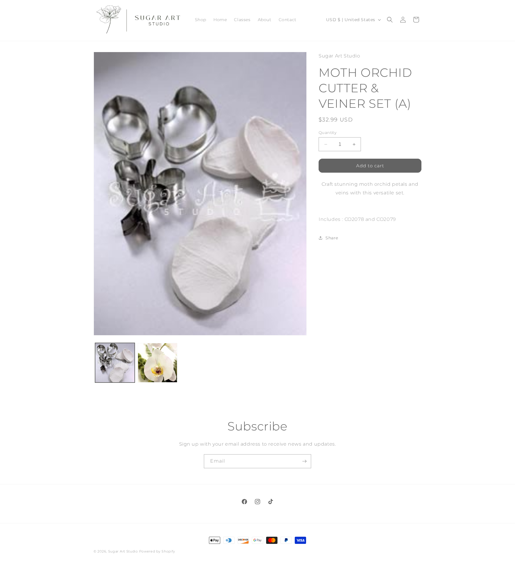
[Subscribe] (304, 461)
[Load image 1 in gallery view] (115, 363)
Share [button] (331, 238)
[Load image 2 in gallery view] (157, 363)
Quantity (327, 132)
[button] (389, 19)
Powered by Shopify (157, 551)
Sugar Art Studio (123, 551)
